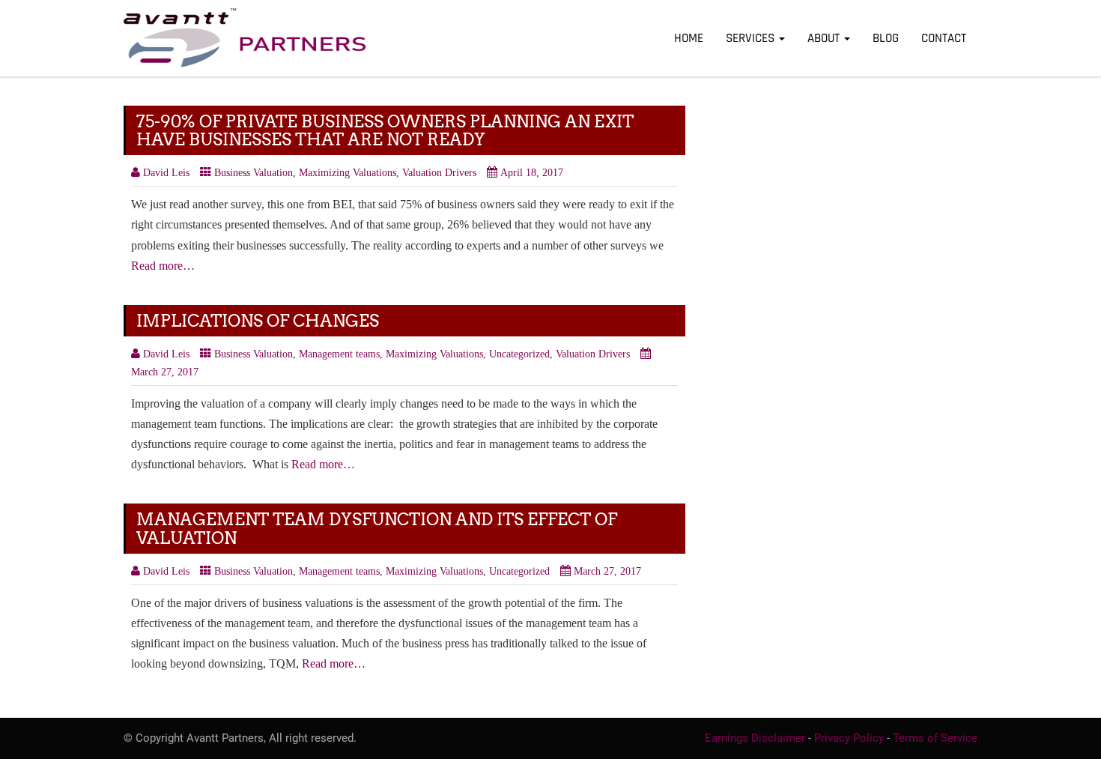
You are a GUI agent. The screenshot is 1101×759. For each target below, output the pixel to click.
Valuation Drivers (439, 172)
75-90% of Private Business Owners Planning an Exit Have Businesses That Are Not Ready (385, 130)
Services (751, 38)
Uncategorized (519, 354)
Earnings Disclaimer (755, 738)
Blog (886, 38)
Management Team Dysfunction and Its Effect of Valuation (376, 528)
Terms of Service (935, 738)
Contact (943, 38)
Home (688, 38)
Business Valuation (253, 172)
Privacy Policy (849, 738)
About (825, 38)
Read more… (163, 265)
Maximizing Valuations (347, 172)
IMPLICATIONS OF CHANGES (257, 320)
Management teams (339, 354)
